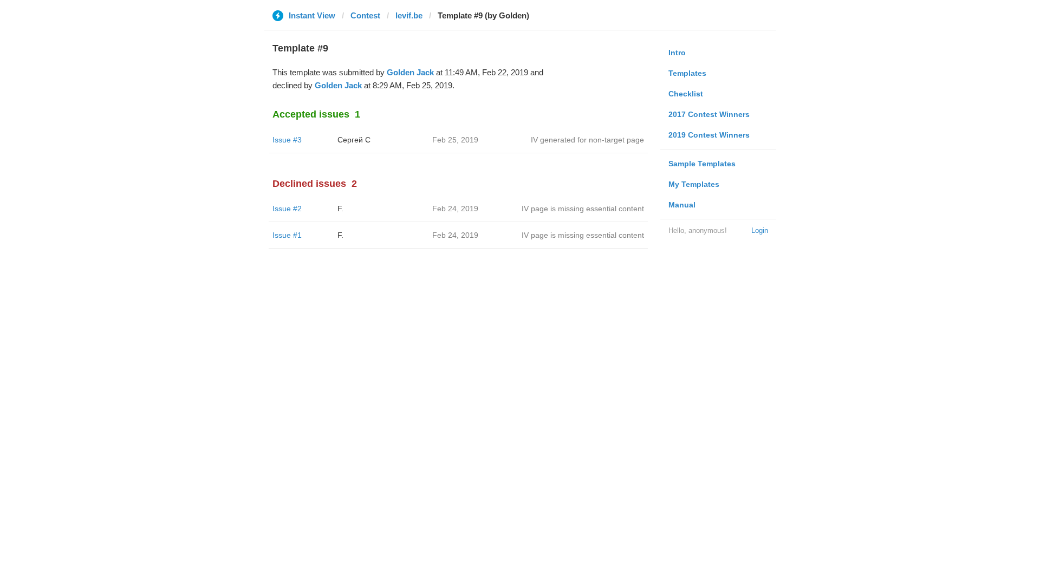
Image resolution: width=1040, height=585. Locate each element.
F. (340, 208)
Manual (682, 204)
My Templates (693, 184)
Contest (365, 15)
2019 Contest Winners (709, 135)
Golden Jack (410, 72)
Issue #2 (287, 208)
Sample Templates (702, 163)
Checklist (685, 93)
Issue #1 (287, 235)
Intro (677, 52)
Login (759, 230)
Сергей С (353, 139)
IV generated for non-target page (587, 139)
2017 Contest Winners (709, 114)
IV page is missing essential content (583, 208)
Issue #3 (287, 139)
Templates (687, 73)
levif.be (408, 15)
